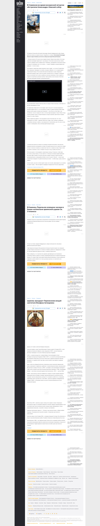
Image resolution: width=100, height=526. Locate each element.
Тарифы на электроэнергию (73, 478)
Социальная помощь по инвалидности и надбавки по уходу (50, 478)
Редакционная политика (60, 523)
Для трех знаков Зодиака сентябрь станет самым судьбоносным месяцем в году (75, 426)
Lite (29, 502)
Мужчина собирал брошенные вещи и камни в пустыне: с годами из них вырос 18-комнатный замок (75, 368)
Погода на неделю (53, 481)
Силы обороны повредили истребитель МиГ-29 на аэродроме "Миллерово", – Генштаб (74, 460)
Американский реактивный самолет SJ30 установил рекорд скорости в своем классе (75, 456)
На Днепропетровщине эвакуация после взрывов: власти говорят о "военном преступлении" (75, 13)
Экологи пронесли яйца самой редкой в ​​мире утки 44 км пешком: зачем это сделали (75, 415)
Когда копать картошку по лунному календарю (36, 510)
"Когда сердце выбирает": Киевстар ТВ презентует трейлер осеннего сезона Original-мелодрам (75, 128)
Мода (45, 502)
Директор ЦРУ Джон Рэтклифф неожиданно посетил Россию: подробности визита (75, 166)
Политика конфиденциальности (45, 523)
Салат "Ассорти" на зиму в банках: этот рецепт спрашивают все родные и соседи (75, 385)
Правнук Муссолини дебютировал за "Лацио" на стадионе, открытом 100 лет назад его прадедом (75, 117)
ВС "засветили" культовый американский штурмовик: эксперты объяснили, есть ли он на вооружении (74, 292)
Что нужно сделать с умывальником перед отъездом (54, 488)
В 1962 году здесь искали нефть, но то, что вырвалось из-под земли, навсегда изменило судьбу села (75, 135)
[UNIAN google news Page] (50, 513)
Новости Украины (32, 472)
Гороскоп (30, 484)
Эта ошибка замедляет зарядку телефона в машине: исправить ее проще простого (75, 209)
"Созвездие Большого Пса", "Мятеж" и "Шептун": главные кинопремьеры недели (75, 320)
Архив (18, 39)
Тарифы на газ (55, 476)
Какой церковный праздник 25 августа (62, 498)
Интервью (18, 34)
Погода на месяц (60, 481)
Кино (74, 502)
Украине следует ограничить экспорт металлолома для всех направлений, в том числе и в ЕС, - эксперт (75, 393)
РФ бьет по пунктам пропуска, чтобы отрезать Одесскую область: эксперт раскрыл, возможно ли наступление (75, 340)
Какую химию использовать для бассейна (35, 490)
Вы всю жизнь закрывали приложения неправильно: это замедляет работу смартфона (75, 80)
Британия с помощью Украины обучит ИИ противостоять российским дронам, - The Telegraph (74, 304)
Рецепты (32, 502)
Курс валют (50, 476)
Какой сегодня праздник (33, 498)
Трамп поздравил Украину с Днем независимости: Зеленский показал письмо (75, 464)
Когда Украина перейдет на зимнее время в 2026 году (38, 473)
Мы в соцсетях (69, 523)
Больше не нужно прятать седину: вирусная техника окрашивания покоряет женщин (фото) (75, 201)
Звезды (64, 502)
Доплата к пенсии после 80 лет (64, 476)
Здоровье (18, 26)
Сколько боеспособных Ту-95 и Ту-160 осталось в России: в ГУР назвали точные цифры (75, 282)
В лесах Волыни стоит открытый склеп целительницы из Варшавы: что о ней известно (75, 389)
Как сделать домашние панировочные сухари (68, 492)
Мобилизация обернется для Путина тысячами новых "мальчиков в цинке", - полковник (75, 17)
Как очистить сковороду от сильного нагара (51, 492)
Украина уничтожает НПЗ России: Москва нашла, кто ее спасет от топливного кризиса (75, 158)
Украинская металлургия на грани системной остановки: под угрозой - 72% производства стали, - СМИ (75, 316)
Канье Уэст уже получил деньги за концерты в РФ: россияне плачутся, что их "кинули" (75, 401)
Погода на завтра (46, 481)
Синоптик (65, 481)
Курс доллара (40, 476)
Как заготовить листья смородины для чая (62, 493)
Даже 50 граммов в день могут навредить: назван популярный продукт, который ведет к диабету (75, 308)
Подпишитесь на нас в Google (42, 12)
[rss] (57, 513)
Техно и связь (19, 21)
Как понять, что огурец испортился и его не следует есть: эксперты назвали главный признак (75, 98)
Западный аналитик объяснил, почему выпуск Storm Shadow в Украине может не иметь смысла (75, 21)
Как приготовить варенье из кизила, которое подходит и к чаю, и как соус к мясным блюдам (75, 124)
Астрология (41, 502)
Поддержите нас (75, 6)
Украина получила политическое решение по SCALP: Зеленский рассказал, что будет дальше (75, 372)
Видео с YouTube (20, 32)
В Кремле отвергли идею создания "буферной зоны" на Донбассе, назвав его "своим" (75, 332)
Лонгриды (18, 37)
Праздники (49, 502)
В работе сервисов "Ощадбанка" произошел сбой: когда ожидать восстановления (75, 324)
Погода (18, 30)
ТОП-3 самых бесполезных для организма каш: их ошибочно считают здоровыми (74, 336)
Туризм (18, 27)
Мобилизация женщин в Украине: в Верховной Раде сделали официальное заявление (75, 226)
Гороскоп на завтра (44, 484)
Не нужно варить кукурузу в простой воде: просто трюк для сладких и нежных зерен (75, 73)
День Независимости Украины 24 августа (46, 498)
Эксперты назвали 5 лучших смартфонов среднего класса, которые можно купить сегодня (75, 268)
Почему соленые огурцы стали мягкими (35, 492)
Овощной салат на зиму (73, 505)
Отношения (60, 502)
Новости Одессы (52, 473)
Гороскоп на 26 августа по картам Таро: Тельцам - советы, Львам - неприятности (75, 170)
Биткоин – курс (64, 478)
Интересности (19, 28)
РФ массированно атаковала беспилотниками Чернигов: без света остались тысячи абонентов (74, 216)
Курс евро (45, 476)
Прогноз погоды (31, 481)
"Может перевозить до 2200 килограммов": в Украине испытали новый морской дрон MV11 (75, 29)
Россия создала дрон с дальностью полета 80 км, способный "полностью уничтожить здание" (75, 191)
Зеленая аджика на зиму (48, 505)
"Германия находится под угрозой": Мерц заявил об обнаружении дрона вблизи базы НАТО (75, 422)
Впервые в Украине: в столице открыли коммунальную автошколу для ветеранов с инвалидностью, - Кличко (75, 364)
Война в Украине (31, 469)
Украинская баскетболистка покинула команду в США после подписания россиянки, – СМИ (75, 69)
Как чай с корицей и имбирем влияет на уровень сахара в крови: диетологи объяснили (74, 179)
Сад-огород (30, 508)
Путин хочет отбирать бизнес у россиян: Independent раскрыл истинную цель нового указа (75, 162)
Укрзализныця (73, 476)
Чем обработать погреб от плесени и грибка (73, 488)
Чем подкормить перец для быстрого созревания (69, 508)
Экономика (19, 13)
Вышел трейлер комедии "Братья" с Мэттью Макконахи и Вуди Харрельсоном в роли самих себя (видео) (75, 183)
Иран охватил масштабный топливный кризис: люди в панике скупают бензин (75, 187)
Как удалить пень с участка (33, 493)
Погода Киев (70, 481)
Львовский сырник (57, 505)
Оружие (18, 23)
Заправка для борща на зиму (38, 505)
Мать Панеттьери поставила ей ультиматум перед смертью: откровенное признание (75, 452)
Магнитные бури (39, 481)
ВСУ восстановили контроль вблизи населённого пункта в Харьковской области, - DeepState (75, 139)
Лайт (17, 22)
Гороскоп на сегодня (37, 484)
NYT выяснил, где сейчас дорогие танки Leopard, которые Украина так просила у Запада (75, 405)
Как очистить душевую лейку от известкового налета (53, 490)
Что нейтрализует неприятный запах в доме (36, 488)
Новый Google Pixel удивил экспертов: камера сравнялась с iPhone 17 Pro (75, 448)
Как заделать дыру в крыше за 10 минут (71, 490)
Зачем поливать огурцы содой (39, 508)
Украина (18, 11)
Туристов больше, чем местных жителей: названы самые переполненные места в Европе (75, 360)
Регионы (18, 17)
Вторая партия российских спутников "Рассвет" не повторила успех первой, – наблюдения (75, 230)
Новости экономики (32, 476)
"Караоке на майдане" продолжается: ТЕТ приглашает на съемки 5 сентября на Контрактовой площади (75, 296)
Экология (18, 16)
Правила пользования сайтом (32, 523)
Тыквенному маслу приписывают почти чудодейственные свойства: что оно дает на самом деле (75, 113)
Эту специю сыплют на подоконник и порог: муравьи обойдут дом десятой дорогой (75, 102)
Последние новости (74, 10)
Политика (18, 12)
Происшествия (19, 25)
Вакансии (18, 40)
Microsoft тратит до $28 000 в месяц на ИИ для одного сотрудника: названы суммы (75, 328)
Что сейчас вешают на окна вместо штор (46, 493)
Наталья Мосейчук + (39, 469)
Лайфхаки (30, 487)
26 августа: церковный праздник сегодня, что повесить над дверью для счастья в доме (75, 205)
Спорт (18, 18)
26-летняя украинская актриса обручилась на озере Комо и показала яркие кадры (74, 378)
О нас (54, 523)
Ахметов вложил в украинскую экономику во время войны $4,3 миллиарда (74, 109)
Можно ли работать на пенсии (33, 478)
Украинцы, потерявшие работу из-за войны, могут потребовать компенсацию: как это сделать (75, 312)
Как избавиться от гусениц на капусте (53, 508)
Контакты (18, 41)
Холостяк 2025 (69, 502)
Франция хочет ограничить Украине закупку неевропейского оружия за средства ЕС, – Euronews (75, 84)
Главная (18, 8)
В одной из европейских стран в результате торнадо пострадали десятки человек (75, 300)
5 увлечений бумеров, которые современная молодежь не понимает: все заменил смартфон (75, 88)
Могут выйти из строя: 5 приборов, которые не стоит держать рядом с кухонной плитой (75, 25)
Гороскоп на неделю (53, 484)
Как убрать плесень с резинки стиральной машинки (37, 495)
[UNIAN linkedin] (48, 513)
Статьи (18, 33)
